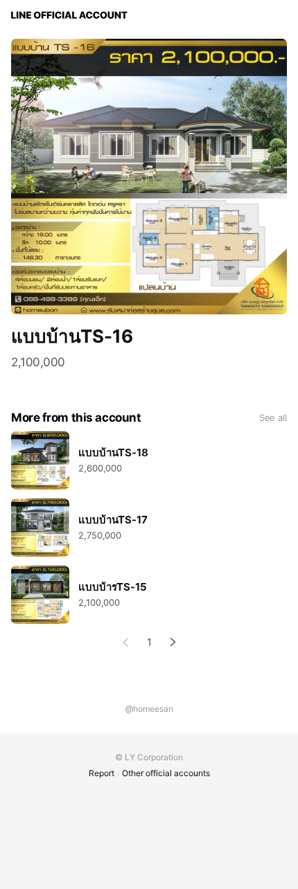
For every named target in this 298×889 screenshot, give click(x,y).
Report (101, 773)
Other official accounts (166, 773)
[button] (173, 642)
